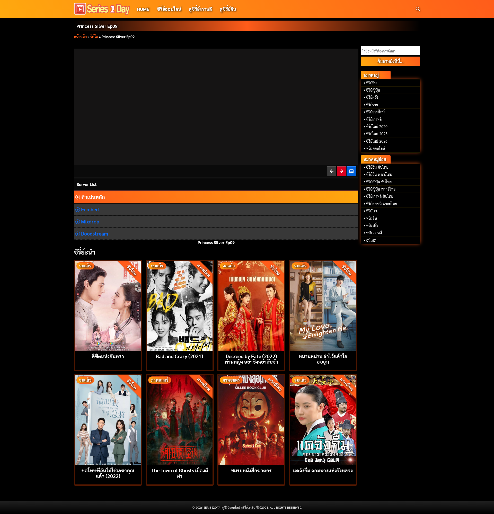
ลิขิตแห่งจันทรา (108, 356)
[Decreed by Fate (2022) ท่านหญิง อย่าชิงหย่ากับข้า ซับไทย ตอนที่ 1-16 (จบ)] (251, 305)
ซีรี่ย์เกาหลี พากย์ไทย (381, 203)
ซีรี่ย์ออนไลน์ (169, 9)
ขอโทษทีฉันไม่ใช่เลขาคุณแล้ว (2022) (108, 473)
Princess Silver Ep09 (97, 26)
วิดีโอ (94, 36)
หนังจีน (371, 218)
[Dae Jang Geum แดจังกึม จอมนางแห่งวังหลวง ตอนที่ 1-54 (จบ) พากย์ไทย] (323, 419)
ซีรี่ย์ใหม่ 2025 (376, 133)
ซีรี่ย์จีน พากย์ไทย (379, 174)
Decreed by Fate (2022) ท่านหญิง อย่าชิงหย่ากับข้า (251, 359)
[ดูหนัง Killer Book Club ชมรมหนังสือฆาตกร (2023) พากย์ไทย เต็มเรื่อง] (251, 419)
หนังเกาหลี (374, 232)
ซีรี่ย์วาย (372, 104)
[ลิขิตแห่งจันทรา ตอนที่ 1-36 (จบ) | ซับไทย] (108, 305)
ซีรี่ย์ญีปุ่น (373, 90)
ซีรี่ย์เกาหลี (374, 119)
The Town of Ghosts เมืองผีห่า (179, 473)
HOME (143, 9)
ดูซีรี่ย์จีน (228, 9)
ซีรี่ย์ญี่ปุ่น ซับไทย (379, 181)
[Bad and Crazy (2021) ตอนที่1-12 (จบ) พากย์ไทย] (180, 305)
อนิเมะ (371, 240)
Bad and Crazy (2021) (179, 356)
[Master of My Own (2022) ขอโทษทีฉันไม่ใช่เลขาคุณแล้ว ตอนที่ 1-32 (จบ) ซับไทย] (108, 419)
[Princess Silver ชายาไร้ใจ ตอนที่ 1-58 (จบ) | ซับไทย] (352, 171)
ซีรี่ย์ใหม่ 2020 (376, 126)
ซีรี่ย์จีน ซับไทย (377, 167)
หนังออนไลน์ (375, 148)
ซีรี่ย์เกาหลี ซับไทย (379, 196)
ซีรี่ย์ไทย (372, 211)
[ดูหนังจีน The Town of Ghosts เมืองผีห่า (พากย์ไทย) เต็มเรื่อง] (180, 419)
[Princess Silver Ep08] (332, 171)
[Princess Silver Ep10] (342, 171)
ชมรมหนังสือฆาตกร (251, 470)
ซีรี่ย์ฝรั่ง (372, 97)
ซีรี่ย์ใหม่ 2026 (376, 141)
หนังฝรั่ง (372, 225)
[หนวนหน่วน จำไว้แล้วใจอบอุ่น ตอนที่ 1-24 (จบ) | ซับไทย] (323, 305)
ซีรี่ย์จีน (371, 82)
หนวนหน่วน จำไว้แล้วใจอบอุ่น (323, 359)
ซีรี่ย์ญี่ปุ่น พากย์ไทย (380, 189)
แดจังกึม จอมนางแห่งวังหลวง (323, 470)
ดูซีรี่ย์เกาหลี (200, 9)
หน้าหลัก (80, 36)
